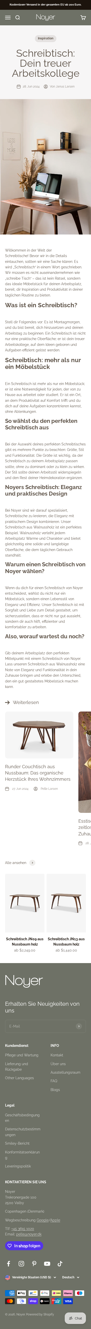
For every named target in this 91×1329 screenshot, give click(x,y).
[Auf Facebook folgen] (8, 1263)
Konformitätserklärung (22, 1155)
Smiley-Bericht (17, 1143)
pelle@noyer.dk (28, 1234)
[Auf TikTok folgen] (60, 1263)
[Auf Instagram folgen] (21, 1263)
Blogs (55, 1090)
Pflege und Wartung (21, 1055)
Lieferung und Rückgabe (16, 1066)
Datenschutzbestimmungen (22, 1132)
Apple (55, 1220)
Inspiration (45, 38)
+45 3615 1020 (22, 1229)
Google (43, 1220)
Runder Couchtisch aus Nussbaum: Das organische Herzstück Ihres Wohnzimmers (38, 773)
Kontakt (57, 1055)
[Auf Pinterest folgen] (34, 1263)
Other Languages (19, 1078)
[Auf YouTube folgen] (47, 1263)
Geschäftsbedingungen (22, 1118)
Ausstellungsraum (65, 1072)
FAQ (54, 1081)
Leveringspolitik (18, 1166)
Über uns (58, 1064)
